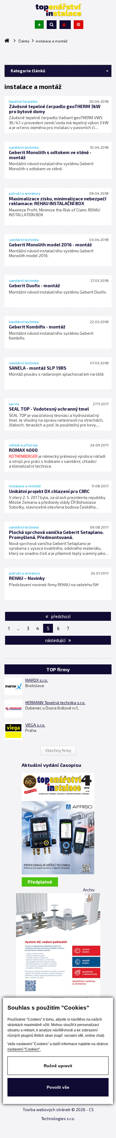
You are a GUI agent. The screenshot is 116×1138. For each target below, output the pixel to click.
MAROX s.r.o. (36, 680)
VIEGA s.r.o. (35, 725)
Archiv (89, 889)
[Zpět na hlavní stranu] (58, 10)
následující (55, 640)
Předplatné (40, 881)
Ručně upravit (58, 1065)
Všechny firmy (58, 750)
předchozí (60, 616)
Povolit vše (58, 1087)
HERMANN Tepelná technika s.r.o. (55, 702)
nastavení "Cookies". (24, 1049)
